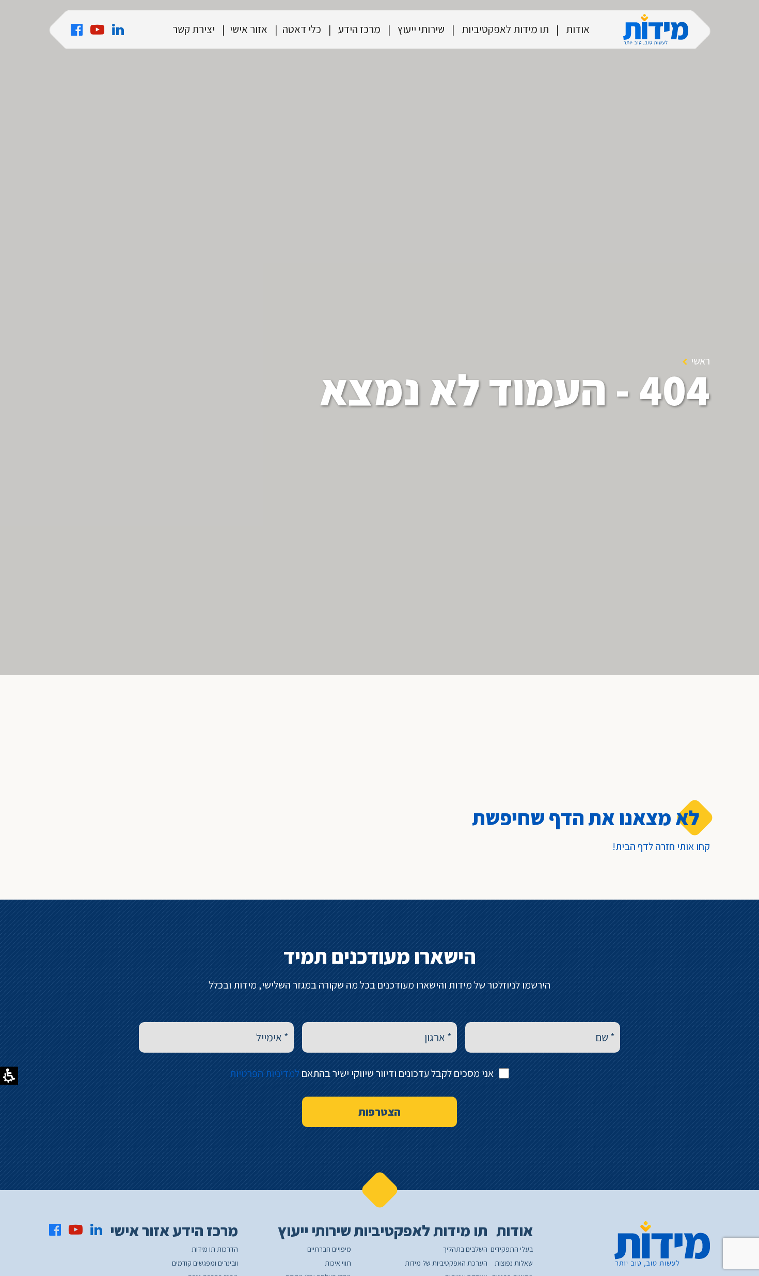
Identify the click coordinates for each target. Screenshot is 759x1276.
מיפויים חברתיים (329, 1249)
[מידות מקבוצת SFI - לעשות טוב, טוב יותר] (655, 29)
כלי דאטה (301, 29)
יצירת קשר (193, 29)
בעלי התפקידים (512, 1249)
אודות (578, 29)
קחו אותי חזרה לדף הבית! (661, 846)
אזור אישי (248, 29)
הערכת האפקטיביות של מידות (446, 1263)
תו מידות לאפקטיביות (505, 29)
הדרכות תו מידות (215, 1249)
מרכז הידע (359, 29)
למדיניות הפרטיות (264, 1073)
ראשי (700, 361)
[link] (77, 29)
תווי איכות (338, 1263)
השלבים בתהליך (465, 1249)
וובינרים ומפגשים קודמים (205, 1263)
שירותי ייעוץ (421, 29)
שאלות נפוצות (514, 1263)
